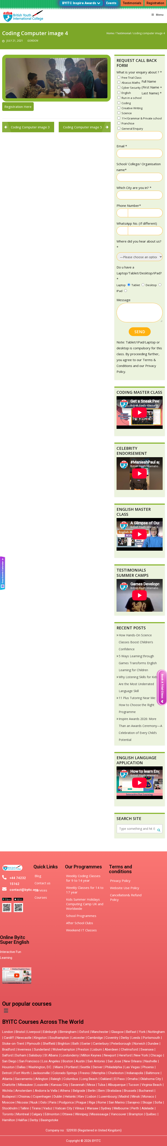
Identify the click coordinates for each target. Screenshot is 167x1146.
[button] (6, 1011)
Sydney (106, 1108)
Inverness (24, 1049)
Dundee (153, 1044)
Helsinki (70, 1096)
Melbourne (121, 1108)
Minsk (136, 1096)
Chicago (156, 1055)
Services (41, 890)
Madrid (124, 1096)
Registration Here (18, 106)
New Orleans (133, 1061)
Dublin (58, 1096)
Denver (98, 1067)
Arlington (41, 1079)
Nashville (150, 1061)
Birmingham (68, 1032)
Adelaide (148, 1108)
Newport (110, 1055)
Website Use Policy (124, 888)
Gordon (32, 40)
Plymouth (33, 1044)
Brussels (130, 1091)
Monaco (148, 1096)
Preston (83, 1049)
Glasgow (117, 1032)
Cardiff (9, 1038)
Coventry (111, 1038)
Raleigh (56, 1079)
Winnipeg (81, 1114)
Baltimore (153, 1073)
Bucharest (146, 1091)
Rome (102, 1102)
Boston (68, 1061)
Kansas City (59, 1085)
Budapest (9, 1096)
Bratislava (114, 1091)
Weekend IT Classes (81, 930)
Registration (155, 3)
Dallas (21, 1067)
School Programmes (81, 915)
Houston (8, 1067)
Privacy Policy (120, 880)
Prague (81, 1102)
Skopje (147, 1102)
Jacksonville (41, 1073)
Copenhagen (42, 1096)
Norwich (139, 1044)
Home (110, 33)
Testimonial (123, 33)
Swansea (147, 1049)
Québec (151, 1114)
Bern (101, 1091)
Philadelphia (113, 1067)
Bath (75, 1044)
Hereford (125, 1055)
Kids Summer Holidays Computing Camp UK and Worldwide (84, 904)
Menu (160, 15)
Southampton (59, 1038)
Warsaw (92, 1108)
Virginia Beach (152, 1085)
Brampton (136, 1114)
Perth (135, 1108)
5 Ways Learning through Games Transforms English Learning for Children (138, 663)
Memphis (98, 1073)
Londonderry (70, 1055)
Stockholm (10, 1108)
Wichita (7, 1091)
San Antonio (96, 1061)
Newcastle (24, 1038)
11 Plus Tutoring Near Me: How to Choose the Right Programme (137, 705)
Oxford (84, 1032)
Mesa (91, 1085)
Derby (125, 1038)
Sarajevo (133, 1102)
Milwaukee (25, 1085)
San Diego (9, 1061)
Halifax (22, 1120)
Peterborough (121, 1044)
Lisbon (91, 1096)
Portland (72, 1067)
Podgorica (66, 1102)
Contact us (42, 883)
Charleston (116, 1073)
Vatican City (63, 1108)
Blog (38, 876)
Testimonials (132, 3)
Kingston (40, 1038)
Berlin (92, 1091)
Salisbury (35, 1055)
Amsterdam (23, 1091)
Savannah (78, 1085)
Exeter (86, 1044)
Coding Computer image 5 (82, 127)
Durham (20, 1055)
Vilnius (80, 1108)
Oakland (106, 1079)
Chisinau (24, 1096)
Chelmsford (129, 1049)
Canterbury (101, 1044)
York (142, 1032)
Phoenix (148, 1067)
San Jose (114, 1061)
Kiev (81, 1096)
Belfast (131, 1032)
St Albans (51, 1055)
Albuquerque (117, 1085)
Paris (53, 1102)
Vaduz (47, 1108)
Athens (65, 1091)
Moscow (8, 1102)
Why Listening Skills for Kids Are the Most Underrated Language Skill (138, 684)
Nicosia (22, 1102)
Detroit (7, 1073)
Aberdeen (111, 1049)
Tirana (36, 1108)
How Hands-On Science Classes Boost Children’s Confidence (136, 642)
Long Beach (89, 1079)
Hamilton (8, 1120)
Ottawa (67, 1114)
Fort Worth (22, 1073)
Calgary (37, 1114)
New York (141, 1055)
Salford (7, 1055)
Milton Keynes (91, 1055)
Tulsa (101, 1085)
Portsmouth (151, 1038)
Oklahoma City (150, 1079)
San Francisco (29, 1061)
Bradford (8, 1049)
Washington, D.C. (40, 1067)
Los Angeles (51, 1061)
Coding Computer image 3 (30, 127)
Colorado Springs (64, 1073)
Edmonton (52, 1114)
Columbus (70, 1079)
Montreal (22, 1114)
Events (111, 3)
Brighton (64, 1044)
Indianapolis (134, 1073)
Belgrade (79, 1091)
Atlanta (7, 1079)
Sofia (158, 1102)
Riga (92, 1102)
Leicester (78, 1038)
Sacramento (24, 1079)
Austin (80, 1061)
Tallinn (24, 1108)
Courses (41, 897)
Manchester (100, 1032)
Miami (59, 1067)
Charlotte (8, 1085)
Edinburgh (50, 1032)
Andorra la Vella (46, 1091)
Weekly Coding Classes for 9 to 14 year (83, 878)
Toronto (8, 1114)
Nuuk (34, 1102)
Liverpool (33, 1032)
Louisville (41, 1085)
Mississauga (99, 1114)
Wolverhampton (63, 1049)
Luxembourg (108, 1096)
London (7, 1032)
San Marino (117, 1102)
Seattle (85, 1067)
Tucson (133, 1085)
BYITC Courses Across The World (43, 1022)
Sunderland (42, 1049)
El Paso (119, 1079)
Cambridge (95, 1038)
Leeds (136, 1038)
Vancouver (118, 1114)
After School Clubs (79, 923)
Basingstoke (49, 1120)
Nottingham (156, 1032)
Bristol (20, 1032)
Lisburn (97, 1049)
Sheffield (49, 1044)
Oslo (43, 1102)
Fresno (85, 1073)
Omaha (132, 1079)
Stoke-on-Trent (13, 1044)
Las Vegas (132, 1067)
